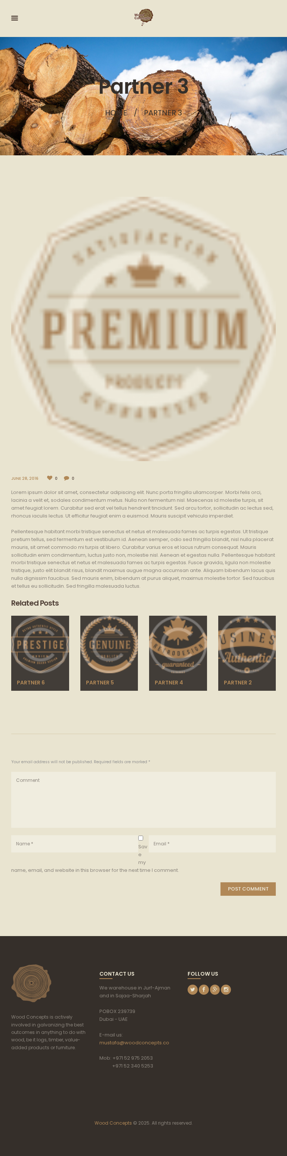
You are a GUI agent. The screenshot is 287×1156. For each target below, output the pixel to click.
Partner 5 (100, 682)
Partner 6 (31, 682)
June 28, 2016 (24, 478)
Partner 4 (169, 682)
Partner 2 (238, 682)
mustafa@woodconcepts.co (134, 1042)
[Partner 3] (143, 329)
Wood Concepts (113, 1123)
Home (116, 112)
